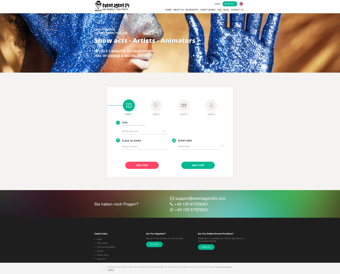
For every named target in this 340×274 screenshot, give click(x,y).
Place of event (131, 141)
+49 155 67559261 (191, 204)
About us (178, 9)
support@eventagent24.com (200, 198)
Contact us (237, 9)
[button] (241, 3)
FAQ (220, 9)
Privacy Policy (103, 255)
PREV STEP (142, 165)
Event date (185, 140)
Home (168, 9)
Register (154, 244)
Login (217, 4)
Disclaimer (101, 259)
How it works (208, 9)
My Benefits (192, 9)
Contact (100, 251)
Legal (99, 239)
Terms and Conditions (106, 247)
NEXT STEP (198, 165)
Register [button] (229, 4)
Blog (226, 9)
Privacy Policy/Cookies (223, 267)
